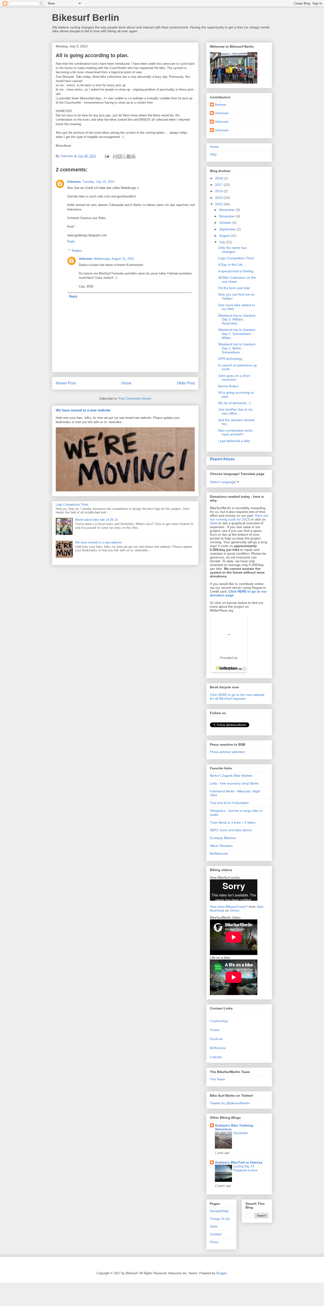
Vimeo (234, 910)
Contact (216, 1234)
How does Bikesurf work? (229, 907)
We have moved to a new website (83, 410)
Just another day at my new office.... (235, 411)
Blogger (221, 1273)
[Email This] (115, 156)
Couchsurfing (219, 1020)
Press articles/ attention (227, 752)
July (222, 242)
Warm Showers (221, 846)
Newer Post (65, 383)
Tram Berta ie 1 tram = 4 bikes (232, 822)
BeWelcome (219, 853)
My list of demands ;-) (234, 403)
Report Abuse (222, 459)
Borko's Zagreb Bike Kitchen (231, 775)
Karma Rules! (228, 386)
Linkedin (216, 1057)
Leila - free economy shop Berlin (234, 783)
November (227, 216)
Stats (214, 523)
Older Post (186, 383)
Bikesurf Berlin (85, 17)
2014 (219, 191)
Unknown (74, 181)
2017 (219, 185)
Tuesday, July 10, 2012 (98, 181)
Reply (71, 241)
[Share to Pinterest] (133, 156)
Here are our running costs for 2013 (239, 517)
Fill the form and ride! (234, 288)
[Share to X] (124, 156)
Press (214, 1242)
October (225, 222)
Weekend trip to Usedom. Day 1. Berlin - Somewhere (237, 348)
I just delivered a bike (234, 441)
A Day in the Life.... (232, 264)
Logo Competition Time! (72, 504)
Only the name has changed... (232, 250)
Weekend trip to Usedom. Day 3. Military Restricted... (237, 319)
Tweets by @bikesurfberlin (230, 1103)
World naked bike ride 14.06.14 (96, 519)
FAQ (213, 154)
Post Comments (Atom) (135, 398)
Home (126, 383)
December (227, 210)
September (228, 229)
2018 (219, 178)
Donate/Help (219, 1211)
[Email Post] (106, 156)
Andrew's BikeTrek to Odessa (238, 1162)
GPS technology (230, 359)
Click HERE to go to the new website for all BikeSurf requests (237, 696)
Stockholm (240, 1133)
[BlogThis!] (119, 156)
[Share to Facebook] (128, 156)
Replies (77, 250)
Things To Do (220, 1219)
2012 (219, 204)
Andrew (220, 104)
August (225, 235)
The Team (217, 1079)
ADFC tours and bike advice (231, 830)
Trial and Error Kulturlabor (229, 803)
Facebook (216, 1039)
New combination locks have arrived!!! (235, 432)
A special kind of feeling (235, 271)
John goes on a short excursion (234, 378)
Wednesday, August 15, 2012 (114, 258)
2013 (219, 198)
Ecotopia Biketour (223, 838)
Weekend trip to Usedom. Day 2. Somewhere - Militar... (237, 334)
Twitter (215, 1029)
